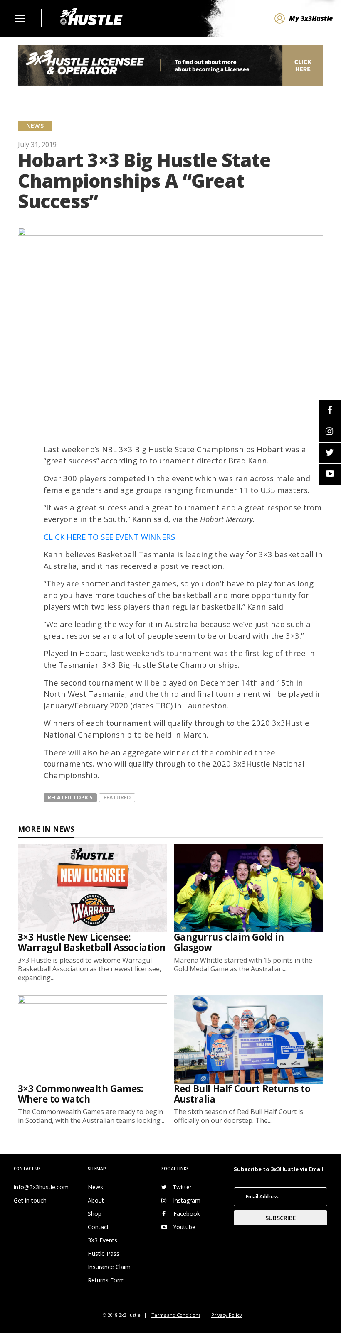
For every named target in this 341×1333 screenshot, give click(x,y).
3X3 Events (102, 1240)
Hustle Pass (103, 1253)
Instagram (186, 1200)
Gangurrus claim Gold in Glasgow (229, 942)
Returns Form (106, 1280)
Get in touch (30, 1200)
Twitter (182, 1187)
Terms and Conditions (175, 1315)
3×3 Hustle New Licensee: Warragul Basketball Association (92, 942)
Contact (98, 1227)
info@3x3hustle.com (41, 1187)
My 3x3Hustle (311, 18)
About (96, 1200)
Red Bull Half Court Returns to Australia (242, 1093)
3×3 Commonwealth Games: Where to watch (80, 1093)
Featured (117, 797)
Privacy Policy (226, 1315)
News (95, 1187)
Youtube (184, 1227)
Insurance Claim (109, 1267)
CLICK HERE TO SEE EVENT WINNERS (109, 537)
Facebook (186, 1214)
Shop (94, 1214)
